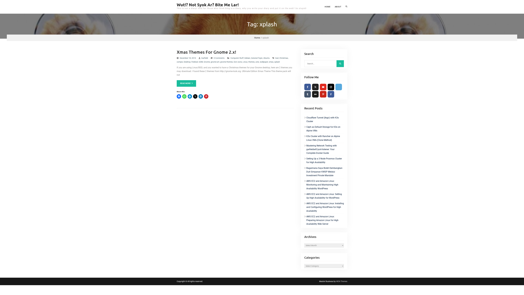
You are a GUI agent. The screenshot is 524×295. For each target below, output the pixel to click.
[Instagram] (331, 87)
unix (257, 62)
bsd (277, 58)
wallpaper (264, 62)
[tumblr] (307, 94)
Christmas (283, 58)
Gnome (207, 62)
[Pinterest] (323, 94)
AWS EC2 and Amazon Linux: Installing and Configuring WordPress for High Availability (325, 207)
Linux (245, 62)
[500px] (338, 87)
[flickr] (315, 94)
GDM (201, 62)
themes (251, 62)
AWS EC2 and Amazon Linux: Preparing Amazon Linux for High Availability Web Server (322, 220)
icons (240, 62)
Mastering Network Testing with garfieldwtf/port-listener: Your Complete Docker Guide (321, 149)
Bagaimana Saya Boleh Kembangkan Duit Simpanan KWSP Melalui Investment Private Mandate (324, 172)
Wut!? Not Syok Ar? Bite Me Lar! (208, 4)
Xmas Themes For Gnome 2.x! (206, 52)
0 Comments (219, 58)
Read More (185, 83)
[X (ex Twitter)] (315, 87)
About (338, 7)
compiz (180, 62)
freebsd (194, 62)
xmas (271, 62)
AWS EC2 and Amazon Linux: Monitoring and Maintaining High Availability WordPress (322, 185)
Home (327, 7)
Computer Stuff (237, 58)
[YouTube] (323, 87)
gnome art (215, 62)
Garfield (204, 58)
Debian (247, 58)
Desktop (187, 62)
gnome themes (226, 62)
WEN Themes (341, 281)
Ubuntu (266, 58)
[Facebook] (307, 87)
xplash (277, 62)
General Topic (257, 58)
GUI (235, 62)
